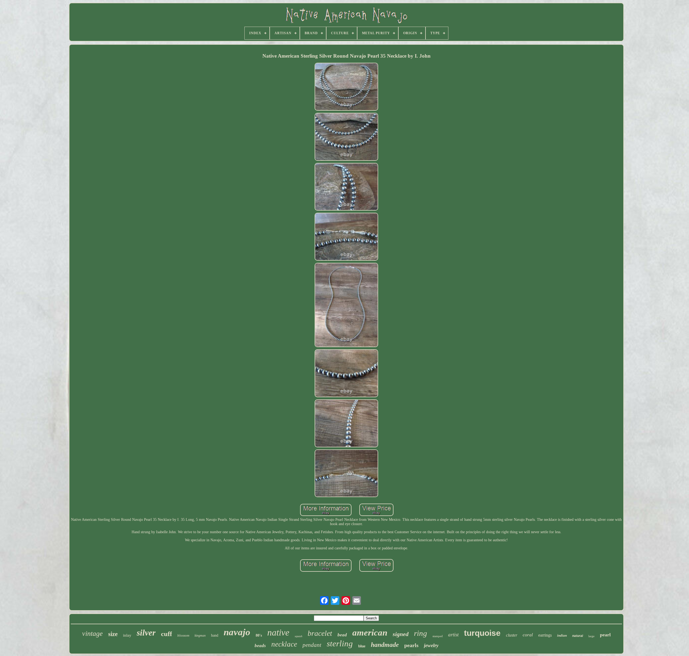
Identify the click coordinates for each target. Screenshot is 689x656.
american (369, 632)
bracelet (320, 633)
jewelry (431, 645)
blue (361, 646)
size (113, 634)
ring (420, 633)
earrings (545, 635)
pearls (411, 645)
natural (577, 636)
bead (342, 634)
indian (562, 635)
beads (260, 645)
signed (401, 634)
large (591, 636)
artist (453, 634)
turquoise (482, 633)
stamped (438, 636)
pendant (312, 645)
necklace (284, 644)
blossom (183, 635)
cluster (511, 635)
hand (214, 635)
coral (528, 634)
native (278, 632)
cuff (166, 633)
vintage (92, 633)
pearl (605, 634)
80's (259, 635)
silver (146, 632)
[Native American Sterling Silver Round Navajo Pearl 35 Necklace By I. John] (346, 87)
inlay (127, 635)
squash (298, 636)
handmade (385, 644)
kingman (200, 635)
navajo (237, 632)
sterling (340, 643)
